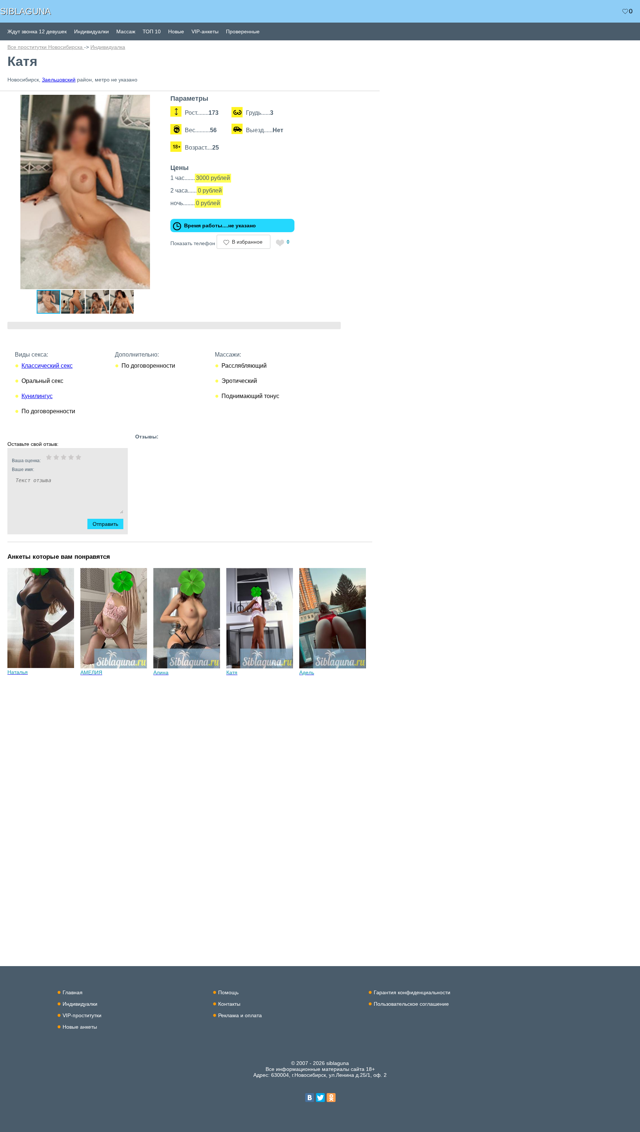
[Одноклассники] (331, 1097)
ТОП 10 (152, 31)
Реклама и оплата (240, 1015)
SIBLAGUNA (25, 11)
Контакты (229, 1004)
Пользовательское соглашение (411, 1004)
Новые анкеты (80, 1027)
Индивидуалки (91, 31)
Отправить (105, 524)
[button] (156, 101)
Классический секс (47, 366)
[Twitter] (320, 1097)
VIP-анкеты (205, 31)
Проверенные (243, 31)
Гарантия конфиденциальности (412, 992)
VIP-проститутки (82, 1015)
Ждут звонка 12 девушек (37, 31)
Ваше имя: (23, 469)
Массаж (125, 31)
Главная (73, 992)
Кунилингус (37, 396)
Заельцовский (59, 80)
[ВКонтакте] (309, 1097)
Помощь (228, 992)
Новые (176, 31)
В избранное (247, 242)
